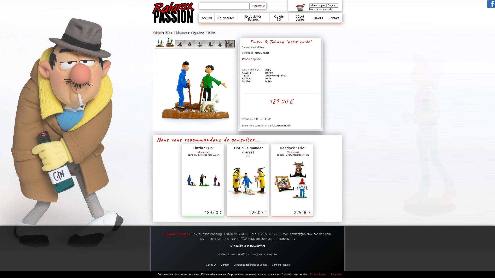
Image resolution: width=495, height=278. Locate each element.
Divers (318, 18)
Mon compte (318, 5)
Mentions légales (281, 265)
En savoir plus (318, 274)
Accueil (207, 18)
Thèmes (180, 32)
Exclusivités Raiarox (253, 18)
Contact (334, 18)
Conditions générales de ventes (250, 265)
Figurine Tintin (203, 32)
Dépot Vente (299, 18)
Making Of (211, 265)
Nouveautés (226, 18)
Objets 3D (279, 18)
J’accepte (336, 274)
